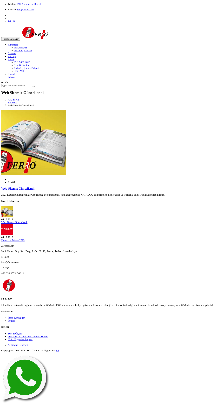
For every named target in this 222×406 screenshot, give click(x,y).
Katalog (12, 56)
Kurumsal (13, 44)
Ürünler (12, 53)
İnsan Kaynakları (23, 50)
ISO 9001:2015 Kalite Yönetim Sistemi (28, 336)
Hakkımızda (20, 47)
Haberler (12, 74)
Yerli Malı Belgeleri (18, 345)
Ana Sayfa (13, 99)
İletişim (11, 77)
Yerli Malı (19, 71)
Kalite (11, 59)
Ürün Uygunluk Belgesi (26, 68)
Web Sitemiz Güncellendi (14, 222)
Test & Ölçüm (21, 65)
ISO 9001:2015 (22, 62)
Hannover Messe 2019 (13, 240)
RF (57, 350)
